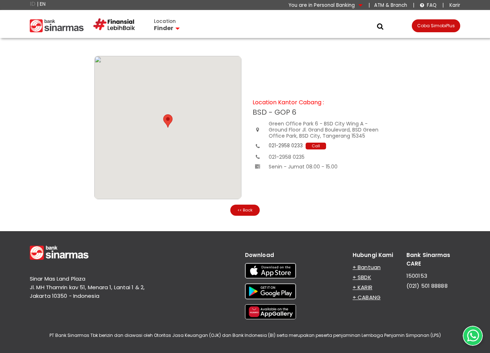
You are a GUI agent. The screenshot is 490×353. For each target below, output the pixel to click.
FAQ (428, 5)
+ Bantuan (367, 267)
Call (316, 146)
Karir (454, 5)
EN (43, 4)
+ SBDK (362, 277)
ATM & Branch (390, 5)
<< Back (245, 210)
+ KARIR (362, 287)
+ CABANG (367, 297)
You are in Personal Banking (322, 5)
